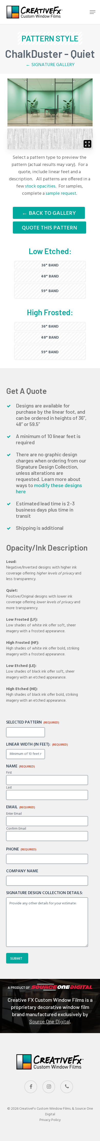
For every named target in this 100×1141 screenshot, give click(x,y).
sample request (61, 193)
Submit (16, 959)
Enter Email (14, 814)
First (9, 773)
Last (9, 788)
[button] (92, 12)
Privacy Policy (50, 1120)
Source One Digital (49, 1021)
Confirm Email (16, 829)
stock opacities (40, 186)
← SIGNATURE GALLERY (50, 65)
